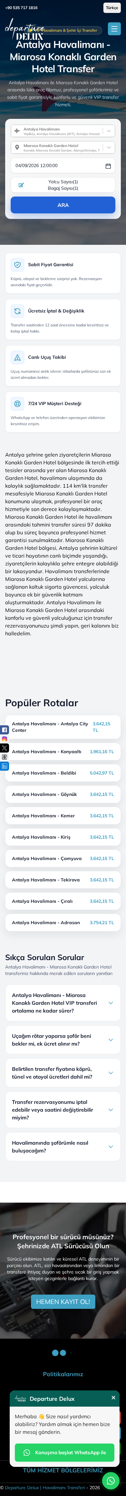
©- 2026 (50, 1487)
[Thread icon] (4, 757)
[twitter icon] (4, 748)
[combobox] (21, 131)
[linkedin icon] (4, 766)
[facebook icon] (4, 730)
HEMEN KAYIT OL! (63, 1302)
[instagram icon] (4, 739)
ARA (63, 205)
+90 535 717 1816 (21, 7)
